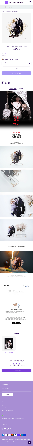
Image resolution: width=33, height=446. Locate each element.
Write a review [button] (16, 370)
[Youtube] (5, 428)
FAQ (3, 405)
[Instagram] (8, 428)
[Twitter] (10, 428)
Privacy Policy (20, 439)
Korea (5, 53)
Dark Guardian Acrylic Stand (11, 11)
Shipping (20, 88)
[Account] (25, 2)
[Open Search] (2, 7)
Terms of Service (12, 439)
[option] (16, 28)
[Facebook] (2, 428)
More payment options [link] (16, 77)
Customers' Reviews (7, 410)
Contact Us (5, 408)
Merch (5, 55)
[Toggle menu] (2, 2)
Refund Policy (27, 439)
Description (13, 88)
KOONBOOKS (12, 441)
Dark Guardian (9, 352)
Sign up (7, 394)
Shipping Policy (5, 439)
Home (3, 11)
